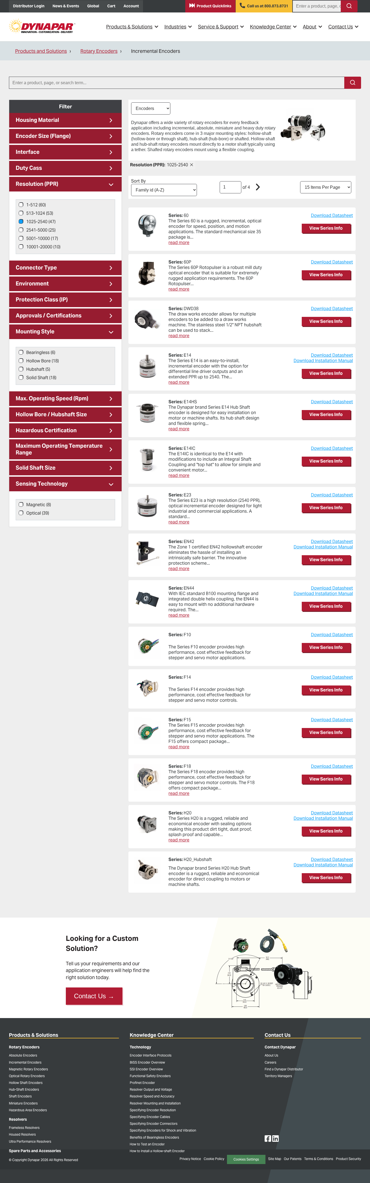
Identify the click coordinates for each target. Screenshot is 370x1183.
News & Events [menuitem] (66, 6)
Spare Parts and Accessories (35, 1150)
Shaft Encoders (20, 1096)
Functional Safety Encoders (150, 1076)
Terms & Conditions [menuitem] (318, 1159)
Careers (270, 1062)
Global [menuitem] (93, 6)
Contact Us (340, 27)
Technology (140, 1047)
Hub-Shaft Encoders (24, 1089)
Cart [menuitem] (111, 6)
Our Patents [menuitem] (292, 1159)
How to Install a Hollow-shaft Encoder (157, 1151)
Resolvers (18, 1119)
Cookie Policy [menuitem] (214, 1159)
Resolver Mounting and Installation (155, 1103)
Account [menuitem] (131, 6)
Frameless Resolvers (24, 1128)
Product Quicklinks (214, 6)
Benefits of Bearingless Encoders (154, 1137)
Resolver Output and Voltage (151, 1089)
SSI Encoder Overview (146, 1069)
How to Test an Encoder (147, 1144)
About (309, 27)
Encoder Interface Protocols (150, 1055)
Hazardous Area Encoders (28, 1110)
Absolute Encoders (23, 1055)
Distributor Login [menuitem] (28, 6)
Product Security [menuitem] (348, 1159)
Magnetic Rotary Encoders (28, 1069)
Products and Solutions (41, 51)
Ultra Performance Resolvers (30, 1141)
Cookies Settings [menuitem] (246, 1159)
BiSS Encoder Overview (147, 1062)
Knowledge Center (270, 27)
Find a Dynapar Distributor (284, 1069)
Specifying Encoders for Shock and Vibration (163, 1130)
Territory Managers (278, 1076)
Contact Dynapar (280, 1047)
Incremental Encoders (25, 1062)
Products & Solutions (129, 27)
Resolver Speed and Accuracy (152, 1096)
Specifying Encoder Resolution (153, 1110)
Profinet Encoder (142, 1083)
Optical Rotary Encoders (27, 1076)
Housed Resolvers (22, 1134)
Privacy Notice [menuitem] (190, 1159)
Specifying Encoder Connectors (153, 1124)
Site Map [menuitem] (274, 1159)
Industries (175, 27)
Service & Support (218, 27)
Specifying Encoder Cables (150, 1117)
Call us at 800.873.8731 (267, 6)
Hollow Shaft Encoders (26, 1083)
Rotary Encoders (99, 51)
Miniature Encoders (23, 1103)
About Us (271, 1055)
